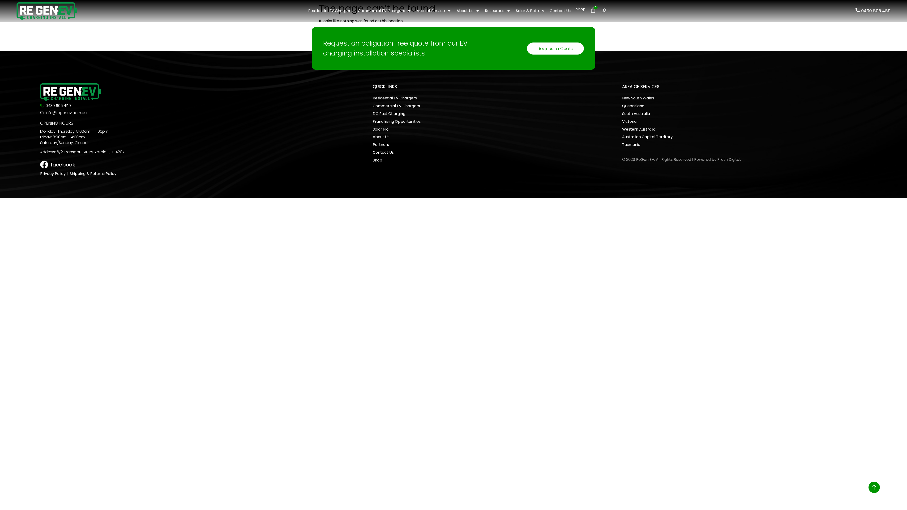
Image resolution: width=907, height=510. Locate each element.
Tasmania (631, 144)
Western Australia (638, 129)
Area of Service (431, 10)
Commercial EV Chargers (381, 10)
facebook (63, 164)
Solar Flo (381, 129)
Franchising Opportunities (397, 121)
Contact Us (560, 10)
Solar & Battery (530, 10)
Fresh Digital (728, 159)
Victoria (629, 121)
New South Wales (638, 98)
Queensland (633, 106)
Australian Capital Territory (647, 137)
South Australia (636, 113)
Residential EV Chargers (330, 10)
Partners (381, 144)
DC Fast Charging (389, 113)
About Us (465, 10)
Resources (494, 10)
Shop (581, 9)
